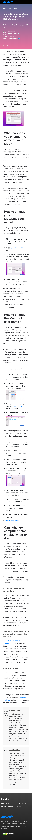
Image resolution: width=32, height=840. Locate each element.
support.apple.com (12, 520)
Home (5, 8)
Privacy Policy (21, 803)
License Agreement (7, 806)
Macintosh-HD (19, 406)
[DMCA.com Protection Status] (8, 832)
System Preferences (18, 248)
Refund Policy (5, 803)
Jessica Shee (13, 38)
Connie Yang (12, 33)
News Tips (13, 8)
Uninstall (19, 806)
